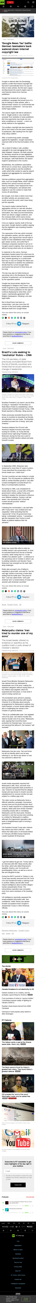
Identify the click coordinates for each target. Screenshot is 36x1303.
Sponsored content (18, 1258)
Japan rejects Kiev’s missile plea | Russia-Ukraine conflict (17, 11)
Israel (8, 933)
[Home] (2, 2)
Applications (18, 1245)
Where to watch (18, 1249)
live (10, 2)
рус (14, 1223)
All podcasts (30, 1197)
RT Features (6, 1020)
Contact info (18, 1279)
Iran (3, 933)
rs (28, 1223)
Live (18, 1241)
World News (10, 39)
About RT (18, 1271)
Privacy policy (18, 1266)
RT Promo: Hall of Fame (18, 1275)
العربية (3, 1223)
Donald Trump (12, 605)
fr (23, 1223)
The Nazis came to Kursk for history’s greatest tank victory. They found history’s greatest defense (17, 1069)
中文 (33, 1223)
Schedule (18, 1254)
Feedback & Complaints (18, 1283)
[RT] (5, 1227)
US (20, 605)
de (19, 1223)
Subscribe (18, 1185)
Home (4, 39)
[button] (18, 739)
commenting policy (21, 332)
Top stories (6, 966)
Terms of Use (18, 1262)
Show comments (18, 343)
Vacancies (18, 1288)
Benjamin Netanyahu (9, 931)
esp (9, 1223)
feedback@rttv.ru (17, 336)
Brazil (4, 605)
